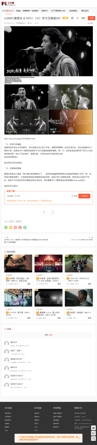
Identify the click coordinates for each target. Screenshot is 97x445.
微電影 (7, 427)
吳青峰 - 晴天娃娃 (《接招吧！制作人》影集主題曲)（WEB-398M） (17, 279)
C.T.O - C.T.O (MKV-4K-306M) (82, 240)
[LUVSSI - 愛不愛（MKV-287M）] (18, 298)
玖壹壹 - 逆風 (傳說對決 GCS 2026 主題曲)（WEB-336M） (48, 279)
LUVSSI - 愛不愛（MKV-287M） (18, 314)
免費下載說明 (57, 413)
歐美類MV (8, 420)
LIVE (36, 430)
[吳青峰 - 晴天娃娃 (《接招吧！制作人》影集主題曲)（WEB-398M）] (18, 263)
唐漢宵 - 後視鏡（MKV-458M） (79, 314)
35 (6, 221)
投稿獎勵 (73, 11)
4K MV (10, 275)
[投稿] (72, 18)
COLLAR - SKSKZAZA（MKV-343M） (78, 279)
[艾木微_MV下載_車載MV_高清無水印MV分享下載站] (8, 3)
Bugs (18, 11)
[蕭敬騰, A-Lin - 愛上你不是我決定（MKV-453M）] (49, 298)
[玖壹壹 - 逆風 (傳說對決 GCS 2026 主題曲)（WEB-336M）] (49, 263)
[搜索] (77, 18)
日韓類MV (8, 416)
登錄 (50, 335)
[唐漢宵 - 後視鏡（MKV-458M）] (79, 298)
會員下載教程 (57, 416)
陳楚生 (18, 221)
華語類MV (21, 23)
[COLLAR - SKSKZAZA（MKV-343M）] (79, 263)
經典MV (26, 11)
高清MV (8, 11)
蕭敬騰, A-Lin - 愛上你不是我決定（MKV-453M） (48, 314)
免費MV (44, 11)
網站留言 (85, 11)
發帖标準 (56, 423)
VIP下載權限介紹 (58, 11)
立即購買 (84, 196)
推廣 (91, 23)
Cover (36, 427)
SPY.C (11, 221)
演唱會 (7, 423)
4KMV (36, 423)
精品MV (35, 11)
